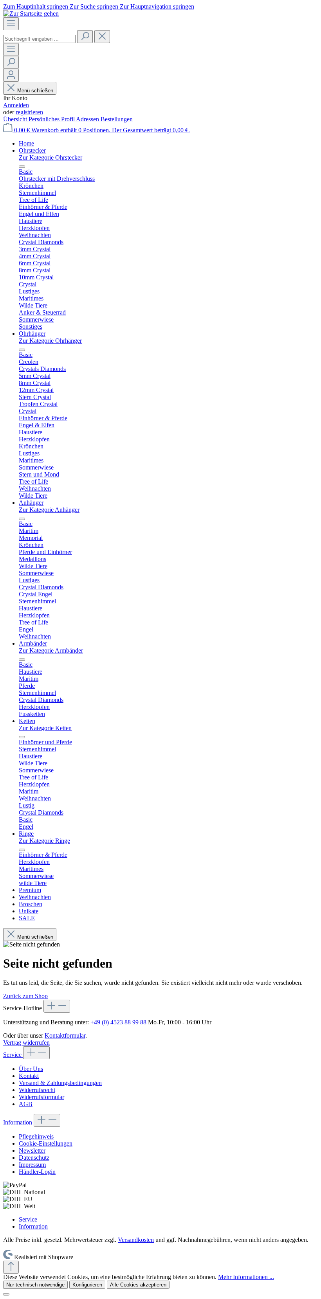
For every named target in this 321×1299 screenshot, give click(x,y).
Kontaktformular (65, 1035)
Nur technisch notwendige (35, 1285)
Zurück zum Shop (25, 996)
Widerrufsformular (41, 1097)
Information (18, 1122)
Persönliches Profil (52, 119)
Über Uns (31, 1068)
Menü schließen (35, 91)
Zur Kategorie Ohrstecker (50, 157)
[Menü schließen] (22, 167)
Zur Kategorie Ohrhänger (50, 340)
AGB (25, 1104)
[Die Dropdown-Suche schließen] (102, 36)
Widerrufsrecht (37, 1090)
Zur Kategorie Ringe (44, 840)
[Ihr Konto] (11, 75)
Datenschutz (34, 1157)
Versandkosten (136, 1239)
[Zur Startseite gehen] (31, 13)
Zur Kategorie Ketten (45, 728)
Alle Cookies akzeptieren (138, 1285)
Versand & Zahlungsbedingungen (60, 1083)
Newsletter (32, 1150)
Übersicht (16, 119)
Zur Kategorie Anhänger (49, 509)
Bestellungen (117, 119)
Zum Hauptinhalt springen (36, 6)
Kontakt (29, 1075)
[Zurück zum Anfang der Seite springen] (11, 1267)
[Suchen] (85, 36)
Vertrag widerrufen (26, 1042)
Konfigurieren (87, 1285)
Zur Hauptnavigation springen (157, 6)
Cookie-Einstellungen (45, 1143)
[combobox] (39, 39)
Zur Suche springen (95, 6)
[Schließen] (6, 1294)
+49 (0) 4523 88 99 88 (118, 1022)
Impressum (32, 1164)
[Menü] (11, 23)
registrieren (29, 112)
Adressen (88, 119)
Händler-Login (37, 1171)
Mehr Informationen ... (246, 1277)
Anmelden (16, 105)
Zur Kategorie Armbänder (51, 650)
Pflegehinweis (36, 1136)
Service (13, 1054)
